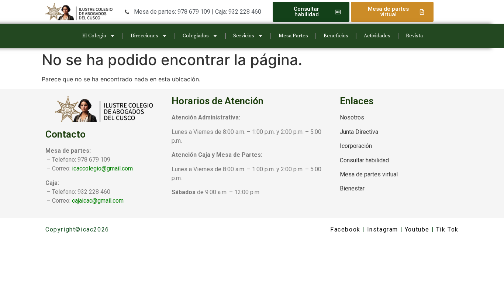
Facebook (345, 229)
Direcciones (144, 36)
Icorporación (356, 145)
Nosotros (352, 117)
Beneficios (336, 36)
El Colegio (94, 36)
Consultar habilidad (364, 160)
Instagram (382, 229)
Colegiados (196, 36)
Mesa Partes (293, 36)
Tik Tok (447, 229)
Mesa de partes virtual (369, 174)
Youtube (417, 229)
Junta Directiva (359, 131)
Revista (414, 36)
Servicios (243, 36)
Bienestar (352, 188)
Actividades (377, 36)
